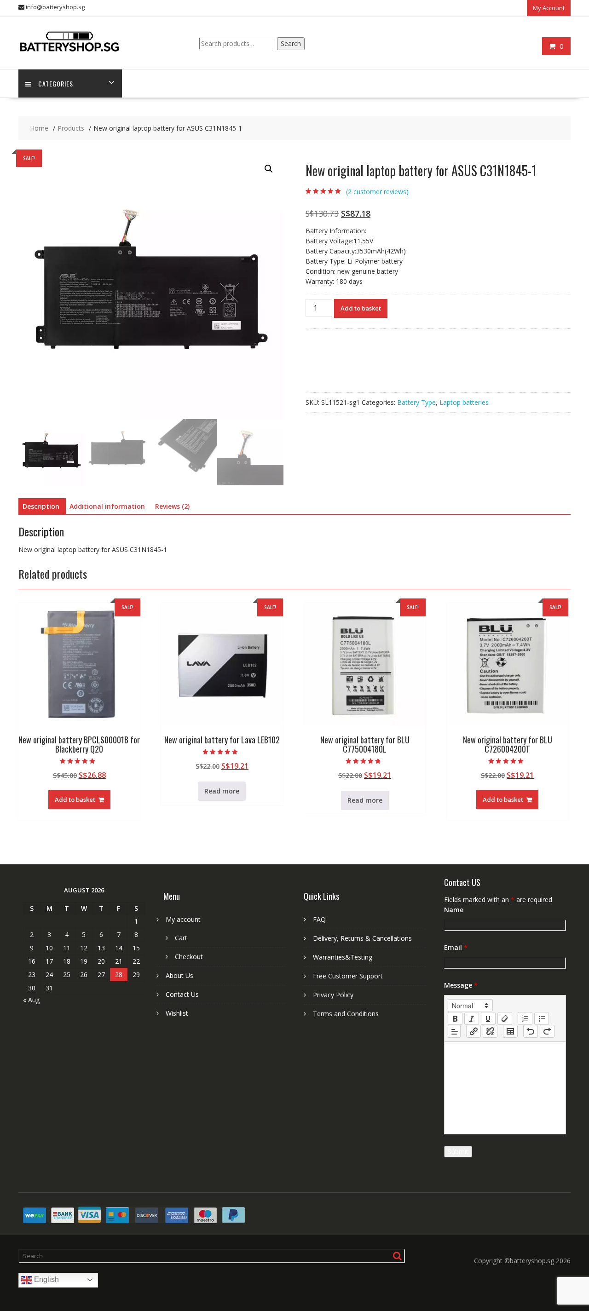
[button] (268, 169)
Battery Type (416, 402)
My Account (549, 8)
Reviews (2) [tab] (172, 506)
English (45, 1279)
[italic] (471, 1018)
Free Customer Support (348, 976)
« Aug (31, 999)
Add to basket (361, 308)
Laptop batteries (464, 402)
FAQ (319, 919)
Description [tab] (41, 506)
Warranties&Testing (342, 957)
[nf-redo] (547, 1031)
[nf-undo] (530, 1031)
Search (291, 43)
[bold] (455, 1018)
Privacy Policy (333, 994)
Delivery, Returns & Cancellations (362, 938)
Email (456, 947)
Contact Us (182, 994)
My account (183, 919)
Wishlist (177, 1013)
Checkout (189, 956)
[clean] (504, 1018)
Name (453, 909)
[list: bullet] (541, 1018)
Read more (221, 791)
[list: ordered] (525, 1018)
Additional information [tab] (107, 506)
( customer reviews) (377, 191)
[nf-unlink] (490, 1031)
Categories (55, 83)
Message (461, 985)
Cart (181, 937)
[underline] (488, 1018)
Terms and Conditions (346, 1013)
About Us (179, 975)
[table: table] (510, 1031)
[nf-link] (473, 1031)
